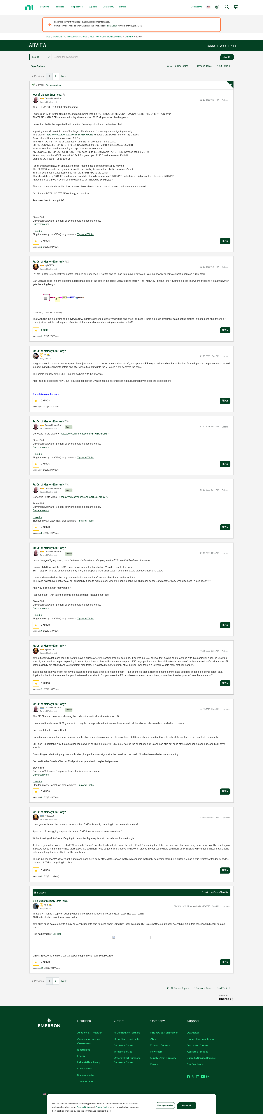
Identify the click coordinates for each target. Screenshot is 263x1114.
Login (223, 45)
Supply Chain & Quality (163, 1057)
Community (59, 36)
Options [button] (225, 100)
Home (47, 36)
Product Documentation (200, 1038)
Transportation (85, 1081)
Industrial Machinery (88, 1062)
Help (233, 45)
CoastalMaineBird (221, 892)
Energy (81, 1055)
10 (42, 968)
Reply (225, 240)
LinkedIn (37, 231)
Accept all (186, 1105)
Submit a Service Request (201, 1057)
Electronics (83, 1049)
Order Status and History (128, 1038)
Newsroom (156, 1051)
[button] (36, 241)
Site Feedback (195, 1064)
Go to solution (53, 85)
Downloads (193, 1032)
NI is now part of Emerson (164, 1032)
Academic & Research (89, 1032)
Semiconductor (86, 1074)
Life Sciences (84, 1068)
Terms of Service (123, 1051)
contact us (112, 25)
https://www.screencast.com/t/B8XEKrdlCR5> (70, 134)
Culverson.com (41, 224)
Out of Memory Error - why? (48, 94)
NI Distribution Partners (127, 1032)
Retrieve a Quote (123, 1045)
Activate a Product (197, 1051)
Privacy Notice (84, 1107)
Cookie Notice (102, 1107)
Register (210, 45)
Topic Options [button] (38, 66)
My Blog (57, 934)
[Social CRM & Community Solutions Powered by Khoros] (226, 998)
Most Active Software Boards (106, 36)
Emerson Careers (160, 1045)
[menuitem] (45, 7)
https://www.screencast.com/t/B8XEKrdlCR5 (84, 497)
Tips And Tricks (85, 234)
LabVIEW (129, 36)
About (153, 1038)
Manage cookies (165, 1105)
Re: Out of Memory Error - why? (49, 261)
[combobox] (135, 57)
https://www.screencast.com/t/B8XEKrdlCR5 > (84, 433)
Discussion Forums (77, 36)
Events (154, 1064)
